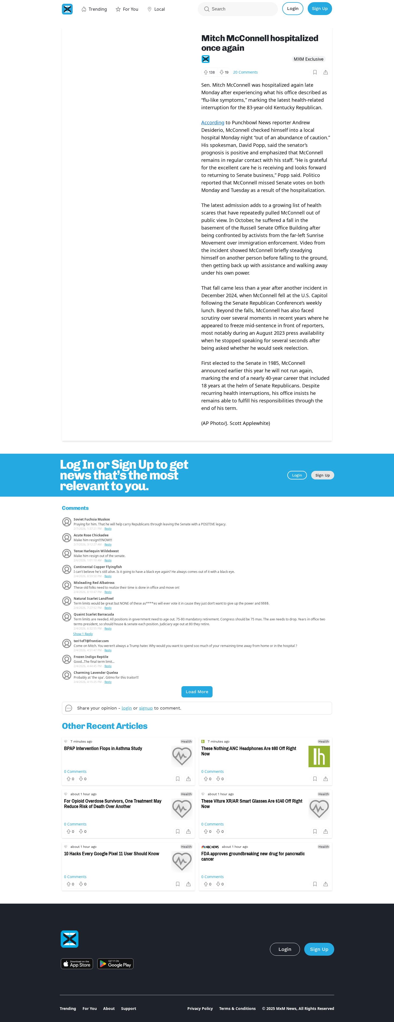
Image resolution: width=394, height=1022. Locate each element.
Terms (237, 1008)
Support (128, 1008)
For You (90, 1008)
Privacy (200, 1008)
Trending (68, 1008)
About (109, 1008)
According (212, 122)
